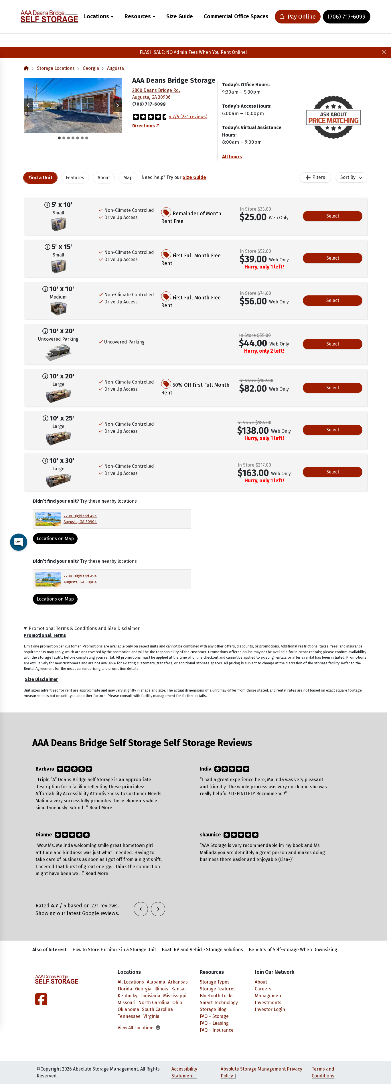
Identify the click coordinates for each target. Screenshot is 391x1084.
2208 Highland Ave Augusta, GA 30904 (80, 519)
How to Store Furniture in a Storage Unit (114, 949)
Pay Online (301, 16)
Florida (125, 989)
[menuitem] (99, 16)
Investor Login (270, 1009)
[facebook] (41, 1003)
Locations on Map (55, 599)
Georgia (91, 68)
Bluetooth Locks (217, 995)
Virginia (151, 1016)
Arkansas (178, 982)
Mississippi (174, 995)
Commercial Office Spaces (236, 16)
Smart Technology (219, 1002)
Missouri (126, 1002)
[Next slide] (117, 105)
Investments (268, 1002)
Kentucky (127, 995)
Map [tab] (128, 177)
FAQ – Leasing (214, 1023)
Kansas (179, 989)
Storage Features (218, 989)
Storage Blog (213, 1009)
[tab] (59, 138)
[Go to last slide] (28, 105)
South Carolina (157, 1009)
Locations (96, 16)
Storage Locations (56, 68)
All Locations (131, 982)
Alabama (156, 982)
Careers (263, 989)
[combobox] (351, 177)
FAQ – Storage (214, 1016)
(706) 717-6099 (347, 16)
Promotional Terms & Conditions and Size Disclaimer (84, 628)
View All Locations (137, 1027)
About (261, 982)
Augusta (115, 68)
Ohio (177, 1002)
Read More (100, 807)
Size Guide (179, 16)
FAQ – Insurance (217, 1030)
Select (332, 216)
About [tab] (104, 177)
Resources (138, 16)
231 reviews (104, 906)
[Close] (384, 52)
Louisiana (150, 995)
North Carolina (153, 1002)
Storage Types (215, 982)
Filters (318, 177)
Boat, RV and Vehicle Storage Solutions (202, 949)
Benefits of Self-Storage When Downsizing (293, 949)
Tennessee (129, 1016)
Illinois (161, 989)
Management (269, 995)
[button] (73, 105)
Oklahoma (128, 1009)
